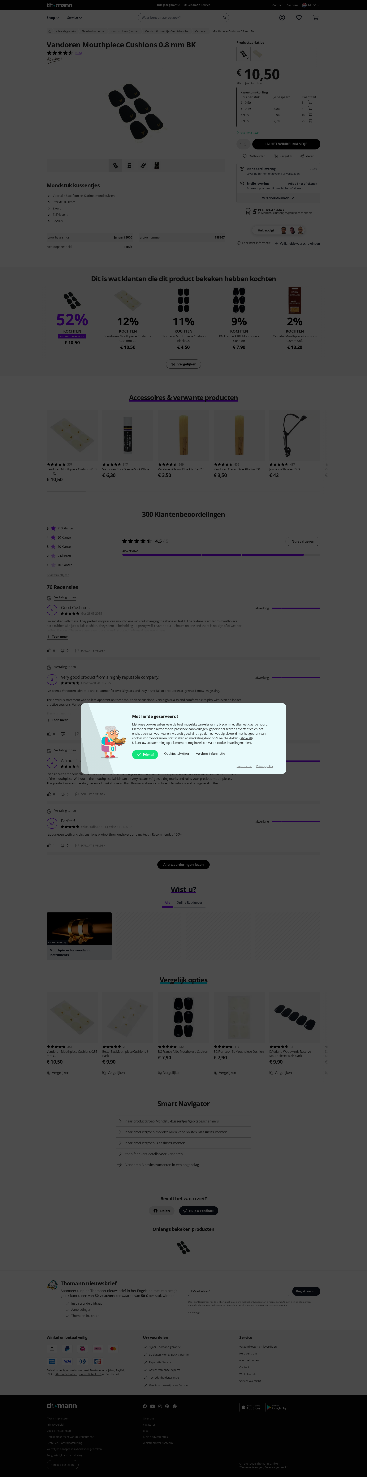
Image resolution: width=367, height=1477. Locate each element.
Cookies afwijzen (177, 753)
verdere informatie (210, 753)
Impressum (244, 766)
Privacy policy (264, 766)
